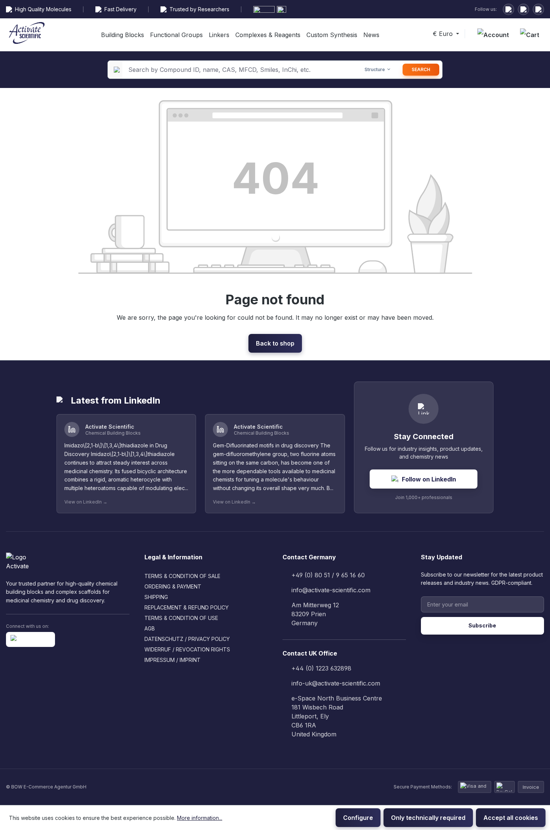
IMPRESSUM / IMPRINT (172, 660)
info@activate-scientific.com (330, 590)
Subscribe (482, 625)
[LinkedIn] (508, 9)
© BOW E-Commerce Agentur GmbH (46, 787)
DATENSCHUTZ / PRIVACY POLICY (187, 639)
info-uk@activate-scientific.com (335, 683)
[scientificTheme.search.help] (346, 70)
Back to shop (275, 343)
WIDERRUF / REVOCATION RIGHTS (187, 649)
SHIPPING (156, 597)
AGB (149, 628)
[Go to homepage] (27, 34)
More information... (199, 818)
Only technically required (428, 817)
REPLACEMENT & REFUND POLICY (186, 607)
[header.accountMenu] (493, 34)
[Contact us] (523, 9)
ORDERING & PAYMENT (172, 586)
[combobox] (231, 70)
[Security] (538, 9)
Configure (358, 817)
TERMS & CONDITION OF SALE (182, 576)
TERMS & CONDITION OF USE (181, 618)
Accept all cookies (510, 817)
